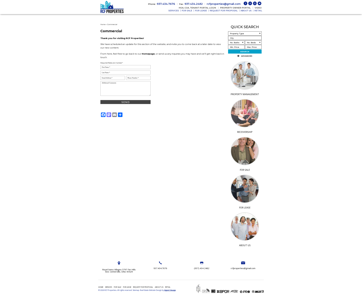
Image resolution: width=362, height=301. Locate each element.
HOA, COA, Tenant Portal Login (197, 8)
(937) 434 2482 (201, 268)
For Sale (187, 10)
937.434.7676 (166, 4)
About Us (246, 10)
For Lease (201, 10)
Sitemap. (136, 290)
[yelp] (250, 3)
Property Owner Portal (235, 8)
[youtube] (259, 3)
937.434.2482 (194, 4)
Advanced (246, 56)
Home (100, 287)
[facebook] (245, 3)
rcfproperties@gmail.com (224, 4)
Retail (258, 10)
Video (258, 8)
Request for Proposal (224, 10)
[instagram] (255, 3)
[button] (244, 38)
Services (173, 10)
